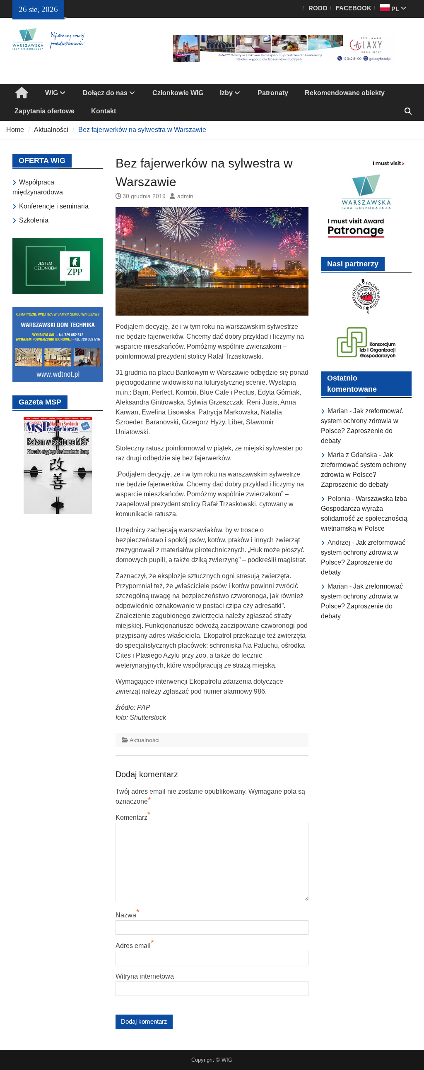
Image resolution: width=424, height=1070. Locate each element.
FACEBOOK (353, 8)
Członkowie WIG (177, 92)
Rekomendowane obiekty (345, 92)
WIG (51, 92)
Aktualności (144, 740)
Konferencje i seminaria (54, 206)
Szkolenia (33, 220)
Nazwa (126, 915)
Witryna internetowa (145, 976)
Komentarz (131, 817)
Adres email (133, 945)
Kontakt (103, 111)
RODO (318, 8)
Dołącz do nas (105, 92)
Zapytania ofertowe (44, 111)
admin (185, 196)
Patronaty (273, 92)
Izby (226, 92)
